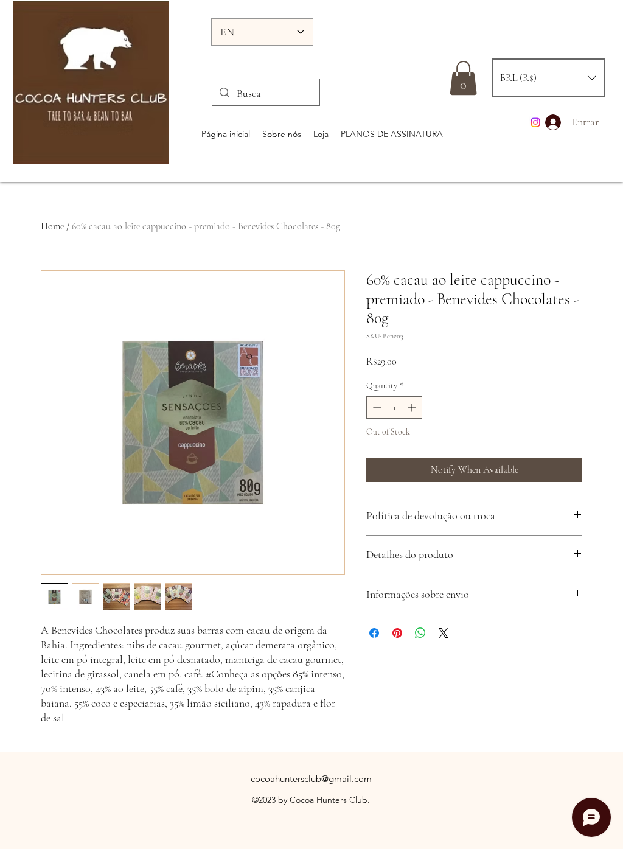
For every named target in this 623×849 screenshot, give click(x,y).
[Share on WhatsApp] (420, 633)
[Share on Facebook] (374, 633)
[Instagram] (535, 122)
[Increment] (412, 407)
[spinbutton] (394, 407)
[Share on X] (443, 633)
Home (52, 226)
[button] (548, 77)
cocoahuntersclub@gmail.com (311, 778)
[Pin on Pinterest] (397, 633)
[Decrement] (375, 407)
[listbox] (548, 77)
